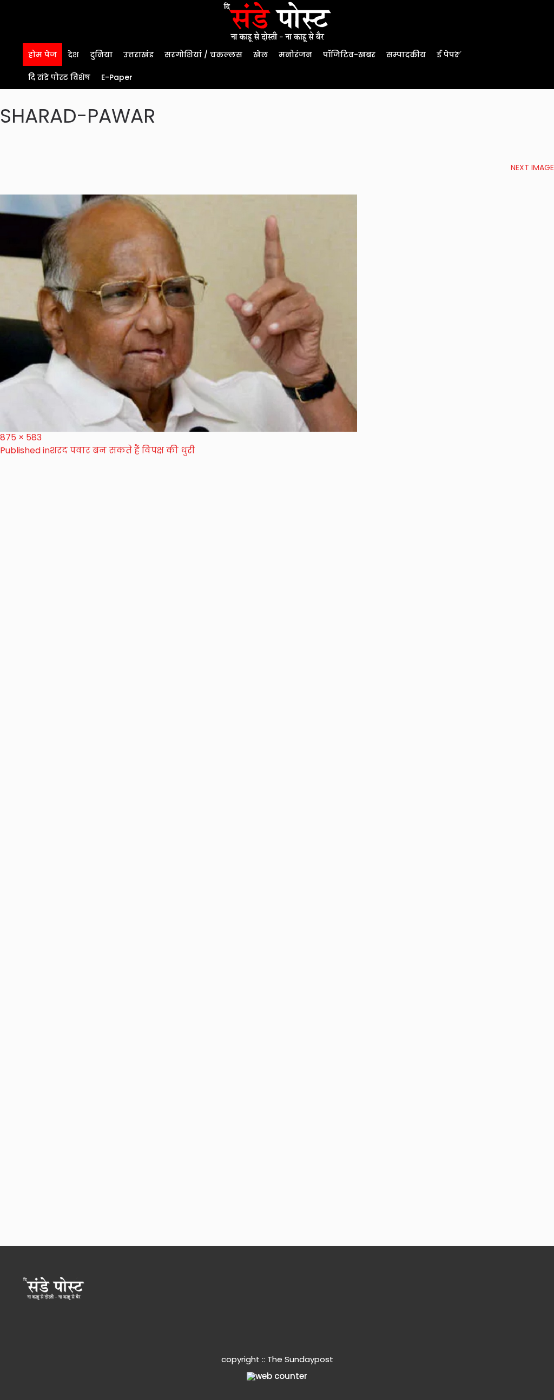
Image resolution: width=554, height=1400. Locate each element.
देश (73, 54)
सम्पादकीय (406, 54)
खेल (260, 54)
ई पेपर (448, 54)
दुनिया (101, 54)
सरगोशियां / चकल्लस (203, 54)
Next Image (532, 167)
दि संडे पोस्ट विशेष (59, 77)
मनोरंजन (295, 54)
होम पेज (42, 54)
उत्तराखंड (138, 54)
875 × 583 (21, 437)
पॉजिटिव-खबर (349, 54)
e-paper (117, 77)
